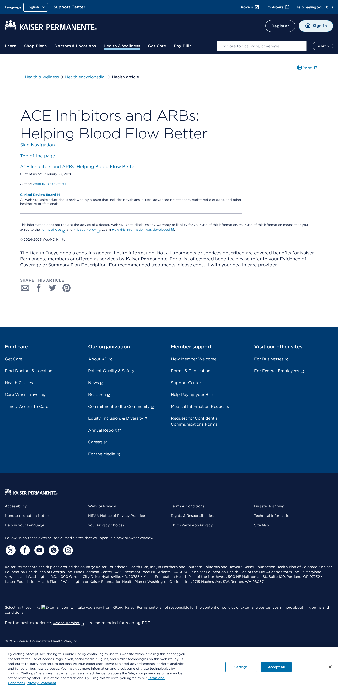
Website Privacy (102, 506)
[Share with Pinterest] (67, 288)
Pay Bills (182, 46)
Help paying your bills (314, 7)
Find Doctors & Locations (29, 370)
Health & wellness (42, 77)
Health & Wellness (122, 46)
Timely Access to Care (26, 406)
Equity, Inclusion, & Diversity (115, 418)
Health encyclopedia (85, 77)
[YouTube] (39, 550)
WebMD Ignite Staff (48, 184)
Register (280, 26)
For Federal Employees (276, 370)
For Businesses (268, 359)
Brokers (246, 7)
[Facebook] (24, 550)
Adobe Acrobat (66, 623)
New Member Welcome (193, 359)
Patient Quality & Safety (111, 370)
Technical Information (272, 516)
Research (97, 394)
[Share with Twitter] (53, 288)
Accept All (276, 667)
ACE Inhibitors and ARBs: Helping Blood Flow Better (78, 166)
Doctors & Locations (75, 46)
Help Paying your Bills (192, 394)
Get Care (157, 46)
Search (323, 46)
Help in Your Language (24, 525)
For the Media (101, 454)
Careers (95, 442)
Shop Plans (35, 46)
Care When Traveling (25, 394)
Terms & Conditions (187, 506)
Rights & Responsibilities (192, 516)
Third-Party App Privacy (192, 525)
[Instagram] (67, 550)
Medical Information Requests (200, 406)
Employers (274, 7)
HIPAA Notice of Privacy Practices (117, 516)
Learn (10, 46)
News (93, 382)
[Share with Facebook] (39, 288)
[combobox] (262, 46)
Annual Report (102, 430)
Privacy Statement (41, 683)
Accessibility (16, 506)
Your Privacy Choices (106, 525)
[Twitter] (10, 550)
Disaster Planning (269, 506)
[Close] (330, 667)
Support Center (69, 7)
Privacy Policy (84, 229)
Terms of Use (51, 229)
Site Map (261, 525)
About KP (97, 359)
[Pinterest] (53, 550)
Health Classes (19, 382)
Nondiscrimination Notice (27, 516)
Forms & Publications (191, 370)
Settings (240, 667)
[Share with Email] (25, 288)
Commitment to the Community (119, 406)
